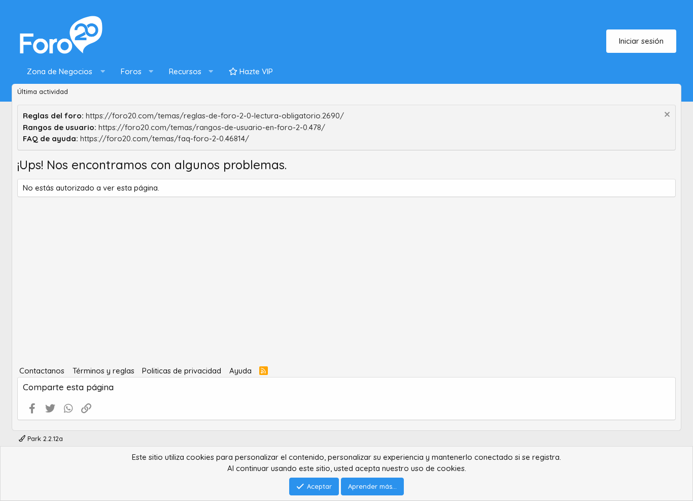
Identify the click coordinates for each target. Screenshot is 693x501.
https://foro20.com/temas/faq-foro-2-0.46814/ (164, 138)
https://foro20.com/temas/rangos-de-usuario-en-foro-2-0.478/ (211, 127)
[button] (64, 72)
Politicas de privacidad (181, 370)
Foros (131, 71)
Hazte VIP (255, 71)
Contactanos (41, 370)
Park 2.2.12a (44, 438)
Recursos (185, 71)
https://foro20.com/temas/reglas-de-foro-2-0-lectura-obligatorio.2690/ (215, 115)
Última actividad (42, 91)
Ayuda (240, 370)
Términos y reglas (103, 370)
